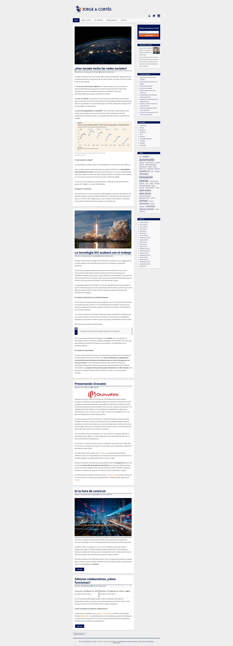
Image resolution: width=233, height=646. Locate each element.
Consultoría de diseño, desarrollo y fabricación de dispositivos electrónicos (133, 642)
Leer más (79, 569)
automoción (146, 159)
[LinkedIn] (158, 15)
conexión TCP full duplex (104, 613)
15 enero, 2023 (80, 256)
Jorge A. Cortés (86, 20)
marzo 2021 (143, 227)
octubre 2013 (143, 253)
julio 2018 (142, 242)
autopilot (141, 162)
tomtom (152, 203)
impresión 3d (144, 171)
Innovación (143, 132)
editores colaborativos (150, 164)
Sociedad (89, 72)
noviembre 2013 (144, 251)
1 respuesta (95, 387)
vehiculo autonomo (146, 209)
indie (152, 171)
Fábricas (141, 168)
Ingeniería (142, 130)
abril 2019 (142, 233)
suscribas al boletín (112, 475)
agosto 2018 (143, 240)
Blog (76, 20)
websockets (142, 211)
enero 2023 (143, 224)
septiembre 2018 (144, 237)
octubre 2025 (143, 222)
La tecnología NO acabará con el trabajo (103, 252)
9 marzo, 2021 (80, 387)
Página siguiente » (79, 634)
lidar (147, 183)
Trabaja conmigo (111, 20)
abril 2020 (142, 231)
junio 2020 (142, 229)
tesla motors (144, 203)
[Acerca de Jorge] (148, 15)
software (143, 200)
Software (87, 586)
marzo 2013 (143, 257)
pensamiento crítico (144, 198)
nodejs (157, 187)
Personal (88, 387)
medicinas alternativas (144, 185)
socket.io (153, 198)
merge (153, 185)
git (145, 168)
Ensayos (150, 166)
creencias (157, 162)
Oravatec (102, 453)
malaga (151, 183)
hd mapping (150, 168)
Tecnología (95, 72)
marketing (156, 183)
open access (145, 190)
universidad (150, 206)
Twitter (77, 480)
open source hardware (144, 196)
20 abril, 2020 (79, 586)
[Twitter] (153, 15)
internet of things (154, 181)
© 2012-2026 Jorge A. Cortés (87, 641)
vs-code (157, 209)
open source (145, 193)
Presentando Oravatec (90, 384)
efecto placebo (143, 166)
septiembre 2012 (144, 264)
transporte (141, 206)
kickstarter (141, 183)
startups (151, 201)
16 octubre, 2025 (80, 72)
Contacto (124, 20)
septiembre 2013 (144, 255)
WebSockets (84, 616)
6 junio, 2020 (79, 494)
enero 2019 (143, 235)
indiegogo (157, 171)
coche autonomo (149, 162)
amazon (146, 156)
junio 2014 (142, 244)
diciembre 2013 (144, 248)
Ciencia (142, 128)
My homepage (98, 20)
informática (143, 174)
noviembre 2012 (144, 262)
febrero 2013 (143, 259)
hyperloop (156, 168)
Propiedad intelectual (146, 138)
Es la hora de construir (90, 491)
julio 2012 (142, 266)
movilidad (141, 187)
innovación (146, 177)
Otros (141, 134)
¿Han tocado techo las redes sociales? (101, 68)
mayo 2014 (143, 246)
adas (140, 156)
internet (143, 180)
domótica (141, 164)
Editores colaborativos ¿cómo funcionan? (95, 580)
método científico (150, 187)
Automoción (143, 125)
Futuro (154, 166)
